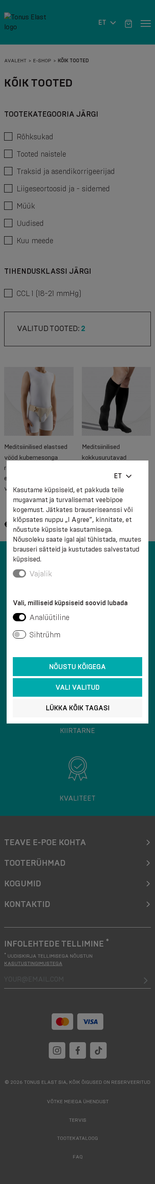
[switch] (19, 617)
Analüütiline (49, 617)
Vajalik (40, 573)
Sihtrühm (44, 634)
